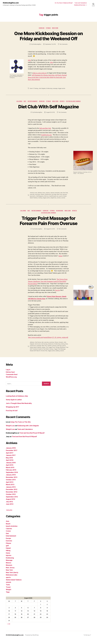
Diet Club (65, 192)
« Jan (8, 624)
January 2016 (11, 463)
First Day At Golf (11, 410)
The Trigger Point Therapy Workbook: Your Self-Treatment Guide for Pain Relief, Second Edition (47, 281)
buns (44, 192)
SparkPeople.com (46, 135)
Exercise (41, 28)
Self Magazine (40, 196)
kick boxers (38, 344)
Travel (8, 587)
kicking (62, 344)
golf (7, 546)
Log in (8, 369)
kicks (66, 344)
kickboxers (51, 344)
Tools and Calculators (80, 3)
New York (55, 28)
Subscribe (9, 510)
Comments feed (11, 374)
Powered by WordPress (32, 635)
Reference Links (11, 575)
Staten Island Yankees (73, 101)
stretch (8, 582)
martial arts (33, 345)
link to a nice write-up (40, 73)
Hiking (8, 550)
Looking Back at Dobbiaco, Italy (17, 396)
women (63, 197)
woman (59, 197)
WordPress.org (11, 377)
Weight (8, 589)
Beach (8, 524)
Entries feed (10, 372)
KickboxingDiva (37, 44)
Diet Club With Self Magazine (48, 106)
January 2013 (11, 487)
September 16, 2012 (50, 44)
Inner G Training (34, 88)
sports (62, 101)
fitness (42, 194)
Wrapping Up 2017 (12, 407)
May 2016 (9, 458)
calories (48, 192)
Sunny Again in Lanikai (14, 400)
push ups (59, 345)
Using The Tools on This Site (20, 422)
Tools (8, 585)
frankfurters (48, 194)
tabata (60, 256)
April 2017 (9, 453)
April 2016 (9, 460)
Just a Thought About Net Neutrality (19, 403)
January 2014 (11, 475)
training (40, 197)
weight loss (53, 197)
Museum (9, 565)
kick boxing (44, 344)
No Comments (63, 44)
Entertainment (33, 101)
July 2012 (9, 502)
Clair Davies (38, 342)
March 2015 (10, 467)
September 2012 (12, 497)
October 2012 (11, 494)
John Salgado (42, 88)
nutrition (49, 345)
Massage (9, 560)
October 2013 (11, 480)
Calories (19, 101)
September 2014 (12, 472)
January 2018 (11, 448)
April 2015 (9, 465)
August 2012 (10, 499)
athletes (40, 192)
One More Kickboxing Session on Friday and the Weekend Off (48, 36)
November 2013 (11, 477)
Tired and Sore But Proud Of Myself (31, 433)
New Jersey (10, 568)
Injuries (8, 555)
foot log (57, 290)
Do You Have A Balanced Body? (64, 3)
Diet (25, 101)
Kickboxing (49, 88)
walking (57, 350)
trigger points (61, 88)
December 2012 (11, 489)
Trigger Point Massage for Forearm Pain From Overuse (48, 220)
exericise (51, 342)
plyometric (33, 196)
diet (61, 192)
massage (55, 88)
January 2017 (11, 455)
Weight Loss (10, 426)
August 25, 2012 (50, 229)
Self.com (46, 196)
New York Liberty (12, 572)
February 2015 (11, 470)
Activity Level (33, 192)
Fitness (48, 28)
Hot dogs (54, 194)
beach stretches (11, 526)
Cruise (8, 531)
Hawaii (8, 548)
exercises (37, 194)
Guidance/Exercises (79, 5)
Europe (8, 538)
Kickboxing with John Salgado (28, 426)
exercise (32, 194)
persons (65, 194)
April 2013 (9, 482)
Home (8, 553)
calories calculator (55, 192)
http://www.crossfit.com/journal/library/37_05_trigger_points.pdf (48, 337)
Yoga (8, 592)
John (29, 60)
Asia (7, 521)
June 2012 (9, 504)
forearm (61, 342)
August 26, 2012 (50, 112)
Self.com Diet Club (45, 128)
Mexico (8, 563)
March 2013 (10, 484)
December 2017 (11, 450)
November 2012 (11, 492)
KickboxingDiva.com (11, 3)
